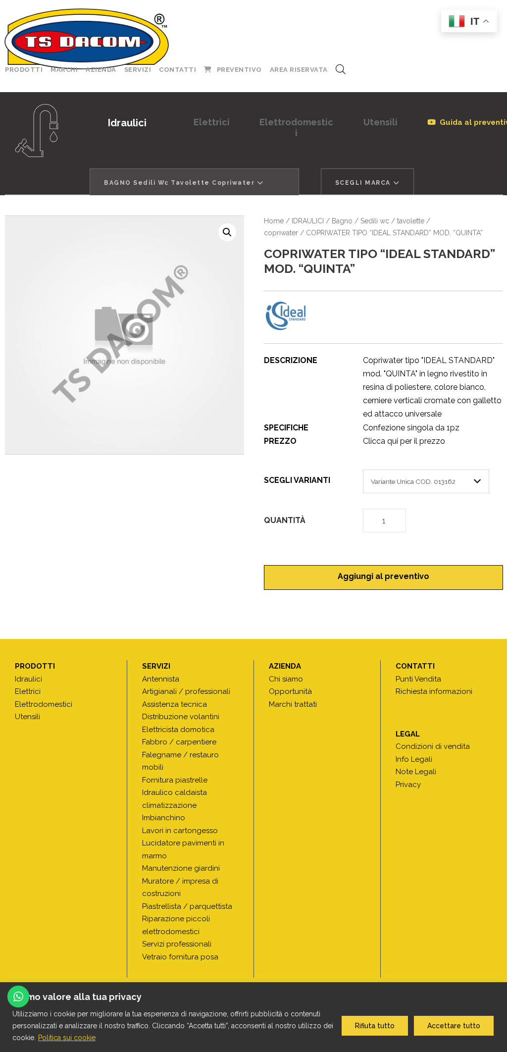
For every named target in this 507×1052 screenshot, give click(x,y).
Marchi (64, 69)
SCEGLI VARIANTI (297, 480)
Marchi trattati (293, 704)
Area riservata (299, 69)
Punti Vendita (418, 679)
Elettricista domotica (178, 729)
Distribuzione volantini (180, 716)
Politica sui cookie (67, 1038)
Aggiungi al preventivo (383, 576)
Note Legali (416, 771)
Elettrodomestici (296, 127)
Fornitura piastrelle (174, 780)
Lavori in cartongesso (180, 830)
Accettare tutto (453, 1026)
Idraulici (127, 123)
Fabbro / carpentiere (179, 741)
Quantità (284, 520)
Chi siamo (286, 679)
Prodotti (24, 69)
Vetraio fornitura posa (180, 956)
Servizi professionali (176, 944)
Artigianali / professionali (186, 691)
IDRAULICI (308, 221)
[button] (227, 232)
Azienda (101, 69)
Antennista (160, 679)
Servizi (138, 69)
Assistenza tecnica (174, 704)
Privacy (408, 784)
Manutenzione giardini (181, 868)
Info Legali (414, 759)
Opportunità (290, 691)
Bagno (342, 221)
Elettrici (212, 122)
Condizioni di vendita (433, 746)
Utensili (380, 122)
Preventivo (239, 69)
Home (274, 221)
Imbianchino (163, 817)
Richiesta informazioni (434, 691)
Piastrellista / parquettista (187, 906)
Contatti (177, 69)
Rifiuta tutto (375, 1026)
